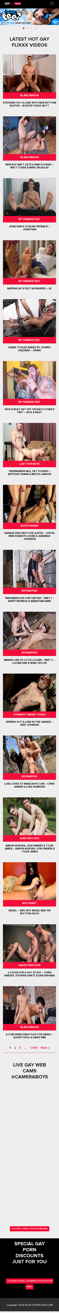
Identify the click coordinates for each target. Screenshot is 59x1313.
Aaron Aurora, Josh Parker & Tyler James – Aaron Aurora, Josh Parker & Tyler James (29, 848)
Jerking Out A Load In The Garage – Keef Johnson (29, 723)
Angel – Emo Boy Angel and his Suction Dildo (29, 912)
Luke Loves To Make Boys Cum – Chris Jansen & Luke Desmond (29, 785)
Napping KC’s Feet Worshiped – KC (29, 288)
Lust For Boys (29, 464)
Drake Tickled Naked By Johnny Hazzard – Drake (29, 349)
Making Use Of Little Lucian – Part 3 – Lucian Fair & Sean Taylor (29, 661)
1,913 (33, 1048)
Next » (45, 1048)
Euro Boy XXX (29, 838)
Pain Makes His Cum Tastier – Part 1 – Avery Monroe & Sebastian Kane (29, 600)
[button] (24, 28)
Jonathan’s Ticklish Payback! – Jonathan (29, 228)
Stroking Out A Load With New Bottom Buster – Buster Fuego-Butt (29, 104)
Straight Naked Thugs (29, 714)
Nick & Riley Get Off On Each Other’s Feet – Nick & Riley (29, 411)
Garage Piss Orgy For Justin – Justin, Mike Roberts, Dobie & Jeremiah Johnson (29, 536)
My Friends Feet (29, 219)
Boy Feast (29, 903)
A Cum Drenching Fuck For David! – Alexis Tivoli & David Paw (29, 1036)
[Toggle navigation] (51, 3)
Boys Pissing (29, 525)
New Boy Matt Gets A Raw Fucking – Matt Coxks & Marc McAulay (29, 166)
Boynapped (29, 590)
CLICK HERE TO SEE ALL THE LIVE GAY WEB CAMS (29, 1229)
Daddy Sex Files (29, 965)
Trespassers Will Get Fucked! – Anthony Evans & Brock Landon (29, 473)
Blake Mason (29, 95)
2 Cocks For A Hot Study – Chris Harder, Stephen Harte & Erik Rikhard (29, 974)
